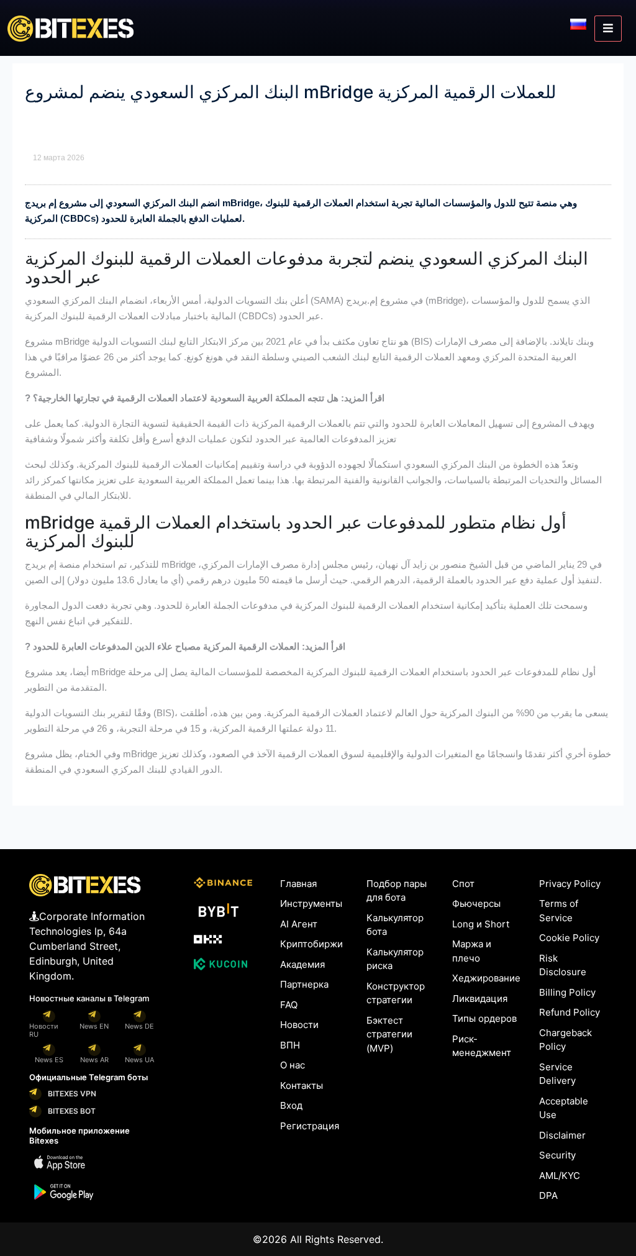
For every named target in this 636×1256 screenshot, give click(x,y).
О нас (292, 1065)
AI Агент (298, 924)
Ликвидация (479, 998)
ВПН (290, 1045)
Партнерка (304, 984)
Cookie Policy (569, 938)
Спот (463, 884)
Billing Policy (567, 992)
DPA (548, 1195)
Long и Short (480, 924)
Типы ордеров (484, 1018)
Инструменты (311, 903)
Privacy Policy (570, 884)
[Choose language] (578, 24)
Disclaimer (562, 1135)
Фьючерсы (476, 903)
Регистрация (309, 1126)
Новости (299, 1025)
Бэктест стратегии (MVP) (389, 1034)
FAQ (289, 1005)
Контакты (301, 1085)
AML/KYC (559, 1175)
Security (557, 1155)
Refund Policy (569, 1012)
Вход (291, 1105)
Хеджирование (486, 978)
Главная (298, 884)
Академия (302, 964)
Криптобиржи (311, 944)
